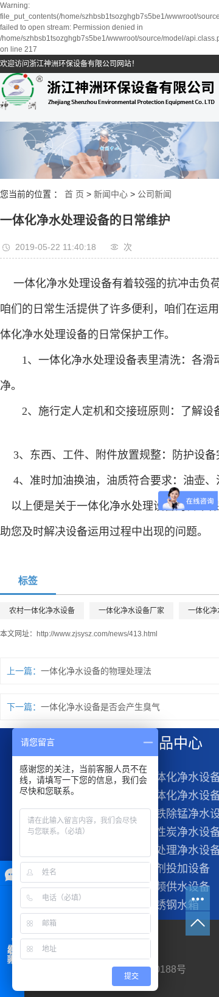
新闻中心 (111, 194)
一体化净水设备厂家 (131, 610)
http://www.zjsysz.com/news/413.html (97, 634)
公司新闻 (154, 194)
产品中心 (173, 743)
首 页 (74, 194)
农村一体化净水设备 (42, 610)
